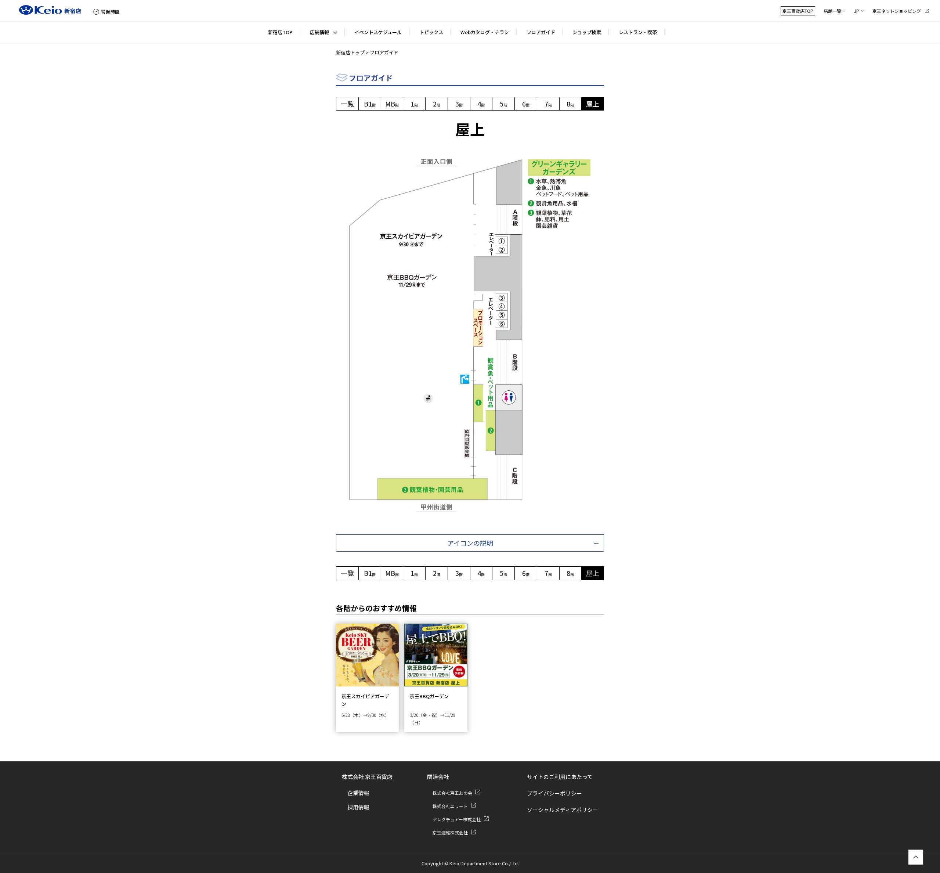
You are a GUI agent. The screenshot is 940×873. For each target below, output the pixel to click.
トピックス (431, 32)
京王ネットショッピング (896, 11)
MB (392, 103)
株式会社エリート (450, 806)
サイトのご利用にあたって (560, 776)
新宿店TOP (280, 32)
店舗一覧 (832, 11)
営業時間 (110, 11)
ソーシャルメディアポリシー (562, 810)
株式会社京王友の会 (452, 793)
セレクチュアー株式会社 (457, 819)
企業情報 (358, 793)
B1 (370, 103)
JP (856, 11)
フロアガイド (541, 32)
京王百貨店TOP (797, 11)
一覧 (347, 103)
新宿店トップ (350, 52)
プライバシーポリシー (554, 793)
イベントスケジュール (378, 32)
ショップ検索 (586, 32)
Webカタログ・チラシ (484, 32)
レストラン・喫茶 (638, 32)
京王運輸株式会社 (450, 832)
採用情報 (358, 807)
